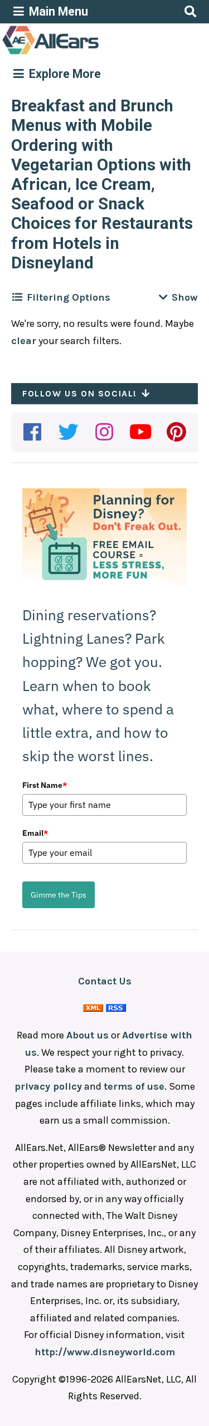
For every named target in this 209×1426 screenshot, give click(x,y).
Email (35, 833)
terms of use (134, 1086)
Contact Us (105, 981)
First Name (44, 785)
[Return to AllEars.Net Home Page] (85, 53)
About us (87, 1035)
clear (23, 341)
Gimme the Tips (58, 895)
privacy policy (48, 1086)
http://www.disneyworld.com (105, 1352)
